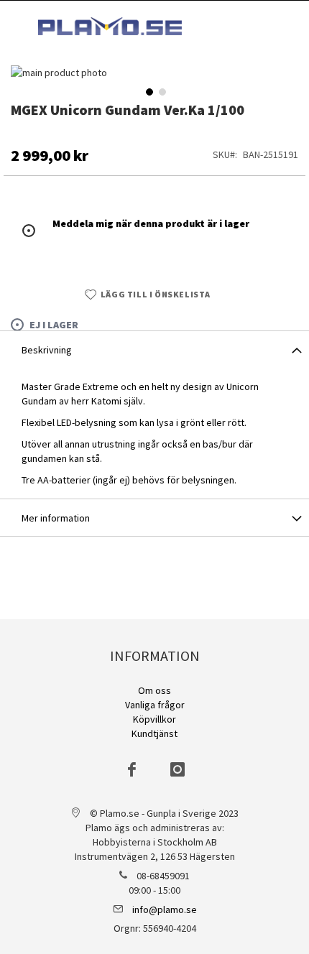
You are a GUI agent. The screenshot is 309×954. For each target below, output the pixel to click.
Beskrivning (47, 349)
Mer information (56, 517)
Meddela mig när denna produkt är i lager (150, 223)
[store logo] (110, 26)
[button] (148, 90)
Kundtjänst (154, 733)
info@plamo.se (164, 909)
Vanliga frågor (155, 704)
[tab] (154, 349)
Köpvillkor (154, 719)
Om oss (154, 690)
